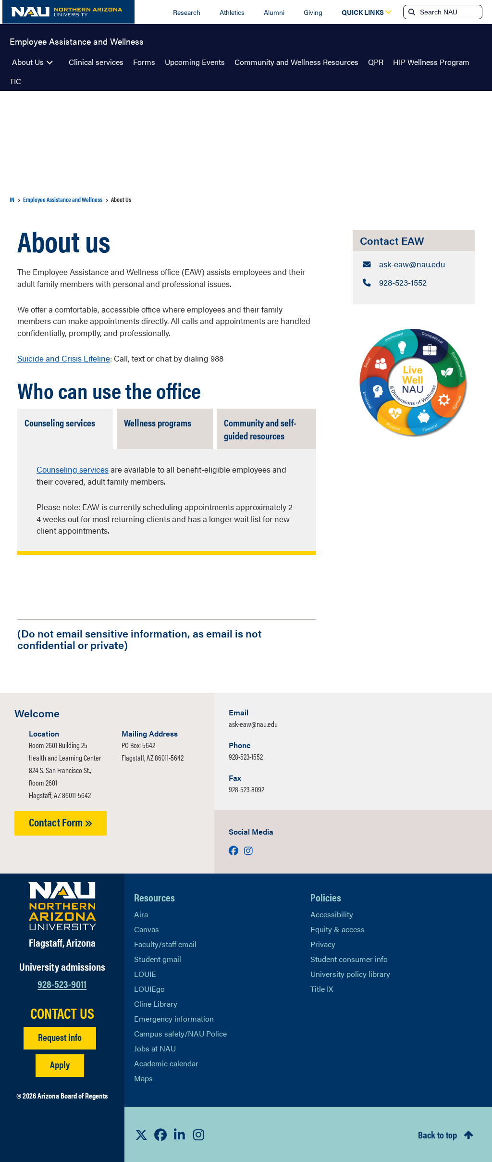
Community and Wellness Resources (296, 61)
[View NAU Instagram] (199, 1134)
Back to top (437, 1134)
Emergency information (174, 1018)
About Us (28, 61)
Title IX (321, 988)
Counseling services (73, 469)
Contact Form (57, 822)
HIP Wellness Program (431, 61)
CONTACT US (62, 1013)
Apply (60, 1064)
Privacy (322, 944)
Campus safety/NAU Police (180, 1033)
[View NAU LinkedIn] (179, 1134)
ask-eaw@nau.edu (253, 723)
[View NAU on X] (141, 1134)
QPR (375, 61)
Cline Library (155, 1003)
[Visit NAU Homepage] (62, 906)
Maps (143, 1078)
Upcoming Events (195, 61)
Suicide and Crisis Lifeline (63, 358)
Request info (60, 1037)
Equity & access (337, 929)
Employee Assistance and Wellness (77, 40)
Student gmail (157, 958)
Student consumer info (349, 958)
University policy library (350, 973)
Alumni (274, 12)
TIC (15, 81)
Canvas (146, 929)
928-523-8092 (246, 789)
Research (186, 12)
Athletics (232, 12)
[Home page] (68, 12)
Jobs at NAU (155, 1048)
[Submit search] (411, 12)
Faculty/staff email (165, 944)
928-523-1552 (246, 756)
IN (12, 199)
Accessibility (331, 914)
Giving (313, 12)
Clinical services (96, 61)
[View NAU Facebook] (160, 1134)
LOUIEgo (149, 988)
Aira (141, 914)
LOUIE (145, 973)
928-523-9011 (61, 983)
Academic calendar (166, 1063)
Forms (144, 61)
